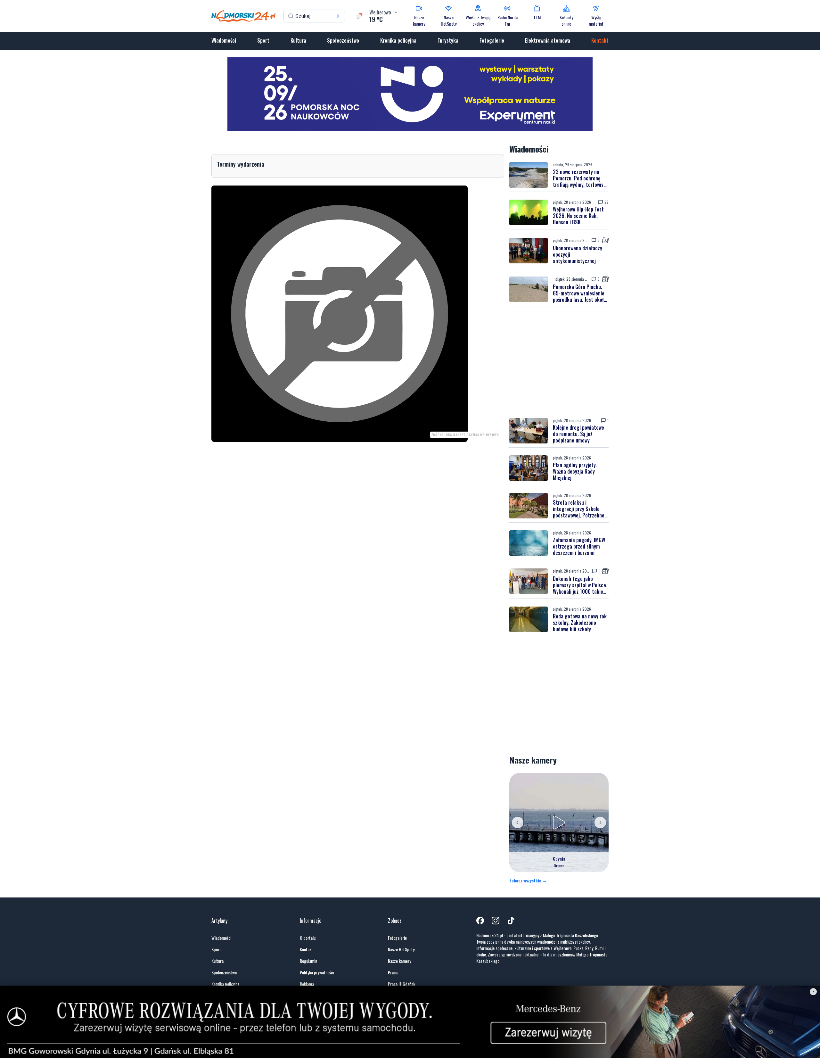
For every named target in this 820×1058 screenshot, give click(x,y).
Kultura (298, 40)
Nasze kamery (399, 961)
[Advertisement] (559, 362)
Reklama (307, 984)
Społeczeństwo (343, 40)
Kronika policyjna (398, 40)
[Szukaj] (338, 16)
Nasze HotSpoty (401, 949)
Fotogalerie (492, 40)
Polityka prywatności (317, 972)
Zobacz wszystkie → (528, 880)
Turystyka (448, 40)
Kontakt (600, 40)
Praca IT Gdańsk (401, 984)
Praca (393, 972)
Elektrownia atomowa (547, 40)
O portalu (308, 938)
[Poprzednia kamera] (517, 822)
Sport (263, 40)
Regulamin (308, 961)
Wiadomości (223, 40)
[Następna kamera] (600, 822)
